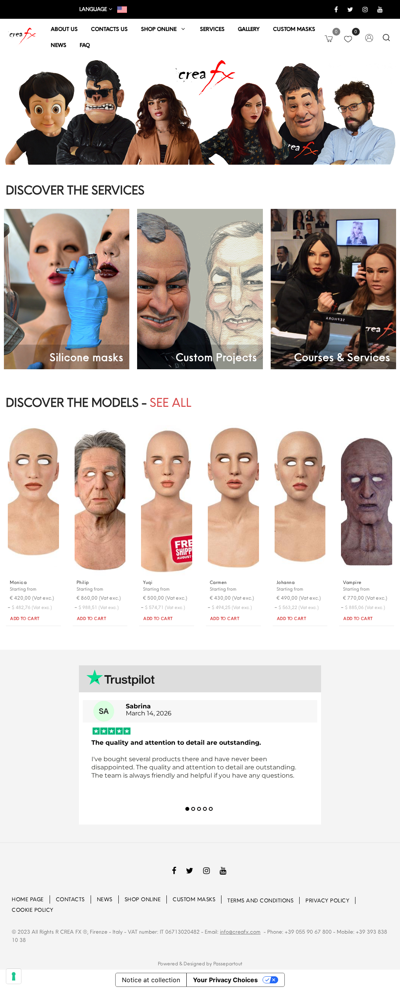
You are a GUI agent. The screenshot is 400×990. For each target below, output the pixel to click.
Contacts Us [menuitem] (109, 28)
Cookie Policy (33, 909)
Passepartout (227, 963)
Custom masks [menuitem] (294, 28)
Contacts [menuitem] (70, 899)
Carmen (218, 582)
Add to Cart (24, 618)
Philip (83, 582)
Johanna (286, 582)
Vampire (352, 582)
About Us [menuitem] (64, 28)
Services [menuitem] (212, 28)
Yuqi (147, 582)
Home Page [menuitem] (28, 899)
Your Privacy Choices (225, 980)
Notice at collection (151, 980)
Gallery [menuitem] (249, 28)
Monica (18, 582)
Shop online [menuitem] (161, 28)
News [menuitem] (58, 45)
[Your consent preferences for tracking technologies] (13, 976)
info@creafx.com (240, 931)
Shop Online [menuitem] (143, 899)
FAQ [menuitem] (85, 45)
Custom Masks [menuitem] (194, 899)
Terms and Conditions (260, 900)
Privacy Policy (327, 900)
